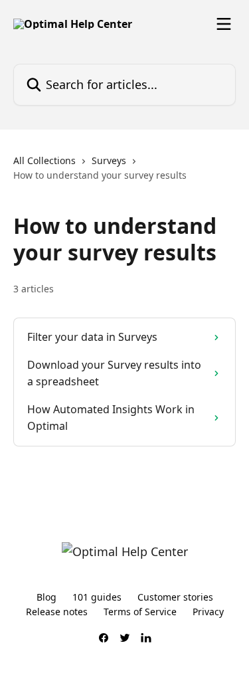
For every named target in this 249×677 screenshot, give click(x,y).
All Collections (44, 160)
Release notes (57, 611)
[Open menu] (224, 24)
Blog (46, 597)
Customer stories (175, 597)
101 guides (97, 597)
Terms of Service (140, 611)
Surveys (109, 160)
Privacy (208, 611)
